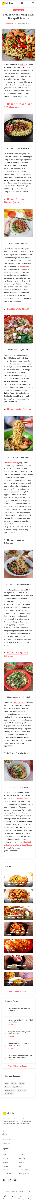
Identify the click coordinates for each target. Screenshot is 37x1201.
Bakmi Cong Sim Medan (16, 654)
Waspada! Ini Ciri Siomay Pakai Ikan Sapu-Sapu (19, 1033)
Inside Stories (9, 1094)
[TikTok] (10, 1180)
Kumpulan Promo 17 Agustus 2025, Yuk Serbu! (18, 1044)
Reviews (7, 1087)
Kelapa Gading (12, 463)
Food (6, 1083)
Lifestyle (13, 1083)
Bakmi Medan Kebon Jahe (14, 200)
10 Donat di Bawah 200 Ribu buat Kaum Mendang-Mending (20, 1056)
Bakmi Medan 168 (18, 308)
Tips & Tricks (16, 1087)
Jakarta (21, 1155)
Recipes (21, 1083)
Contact (29, 1192)
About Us (22, 1192)
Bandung (22, 1158)
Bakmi (22, 64)
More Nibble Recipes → (18, 991)
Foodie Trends (22, 1090)
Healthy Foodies (9, 1090)
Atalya (10, 24)
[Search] (22, 3)
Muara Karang (22, 798)
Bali (20, 1166)
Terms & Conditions (11, 1192)
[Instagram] (4, 1180)
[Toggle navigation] (33, 3)
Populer (5, 1170)
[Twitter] (15, 1180)
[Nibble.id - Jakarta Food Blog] (7, 3)
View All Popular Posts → (18, 1066)
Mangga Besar (19, 702)
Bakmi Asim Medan (19, 409)
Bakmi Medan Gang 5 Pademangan (18, 105)
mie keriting (24, 266)
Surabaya (22, 1162)
